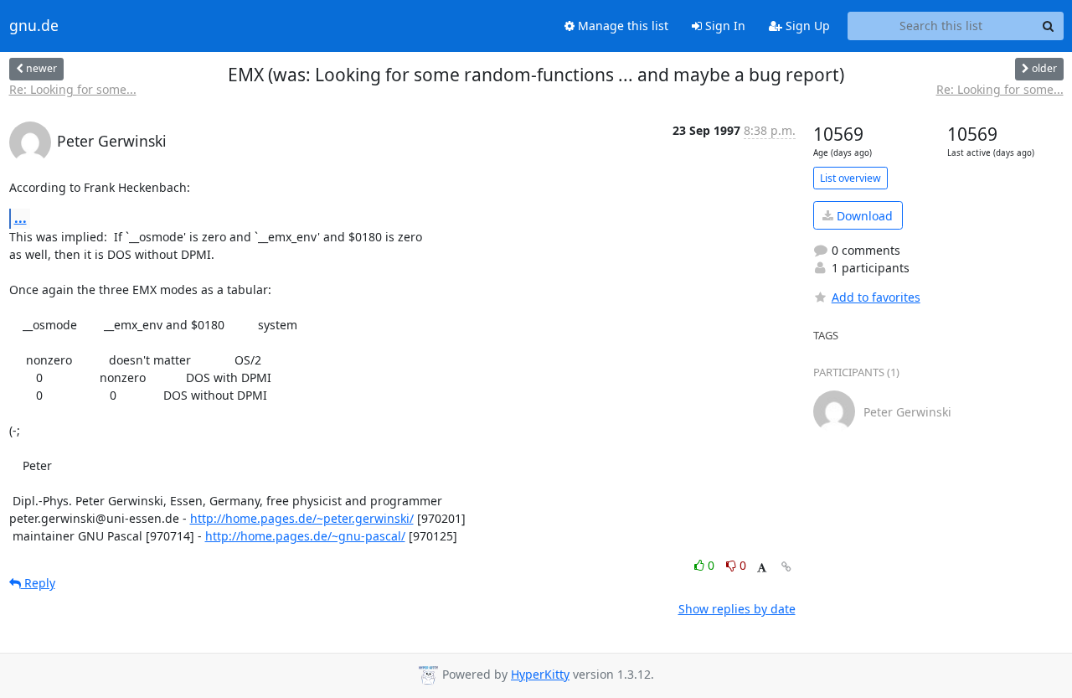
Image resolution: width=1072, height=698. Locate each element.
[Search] (1048, 26)
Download (863, 216)
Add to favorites (876, 297)
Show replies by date (737, 609)
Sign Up (806, 26)
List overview (850, 178)
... (20, 218)
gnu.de (34, 26)
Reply (38, 583)
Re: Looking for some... (73, 89)
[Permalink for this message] (786, 567)
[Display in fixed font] (761, 567)
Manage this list (621, 26)
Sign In (723, 26)
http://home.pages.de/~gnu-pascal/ (305, 536)
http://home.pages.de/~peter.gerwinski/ (302, 518)
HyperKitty (540, 674)
